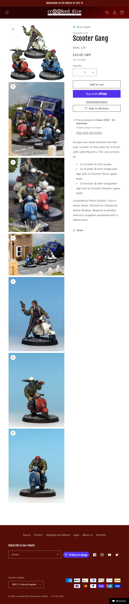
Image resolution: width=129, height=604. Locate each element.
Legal (76, 534)
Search (27, 534)
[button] (7, 12)
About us (87, 534)
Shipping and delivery (58, 534)
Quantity (77, 65)
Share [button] (80, 230)
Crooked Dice (22, 596)
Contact (38, 534)
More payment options (97, 101)
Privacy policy (58, 596)
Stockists (101, 534)
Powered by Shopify (39, 596)
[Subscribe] (57, 554)
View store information (89, 132)
